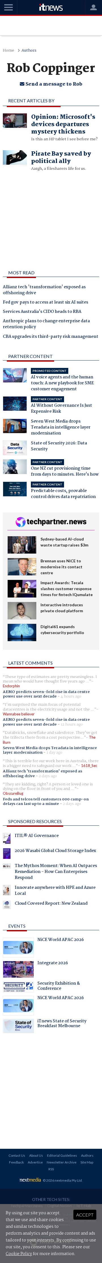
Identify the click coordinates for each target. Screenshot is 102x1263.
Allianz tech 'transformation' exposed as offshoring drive (44, 290)
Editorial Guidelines (62, 1155)
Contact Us (16, 1155)
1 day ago (54, 752)
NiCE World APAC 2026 (60, 940)
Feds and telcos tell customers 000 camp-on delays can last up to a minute (46, 801)
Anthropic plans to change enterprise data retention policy (46, 324)
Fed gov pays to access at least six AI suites (45, 303)
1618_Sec (89, 765)
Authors (29, 51)
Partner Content (30, 356)
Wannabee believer (19, 714)
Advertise (35, 1162)
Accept (85, 1214)
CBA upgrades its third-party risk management (50, 337)
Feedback (16, 1162)
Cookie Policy (19, 1254)
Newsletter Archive (61, 1162)
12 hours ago (72, 724)
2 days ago (48, 776)
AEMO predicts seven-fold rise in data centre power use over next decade (46, 694)
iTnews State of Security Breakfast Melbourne (61, 1024)
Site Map (86, 1162)
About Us (36, 1155)
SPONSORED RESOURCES (35, 821)
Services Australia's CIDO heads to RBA (42, 312)
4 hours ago (71, 696)
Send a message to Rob (53, 84)
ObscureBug (13, 793)
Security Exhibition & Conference (58, 986)
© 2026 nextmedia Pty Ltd (62, 1180)
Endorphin (11, 686)
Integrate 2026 (52, 964)
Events (17, 926)
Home (8, 51)
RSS (51, 1169)
